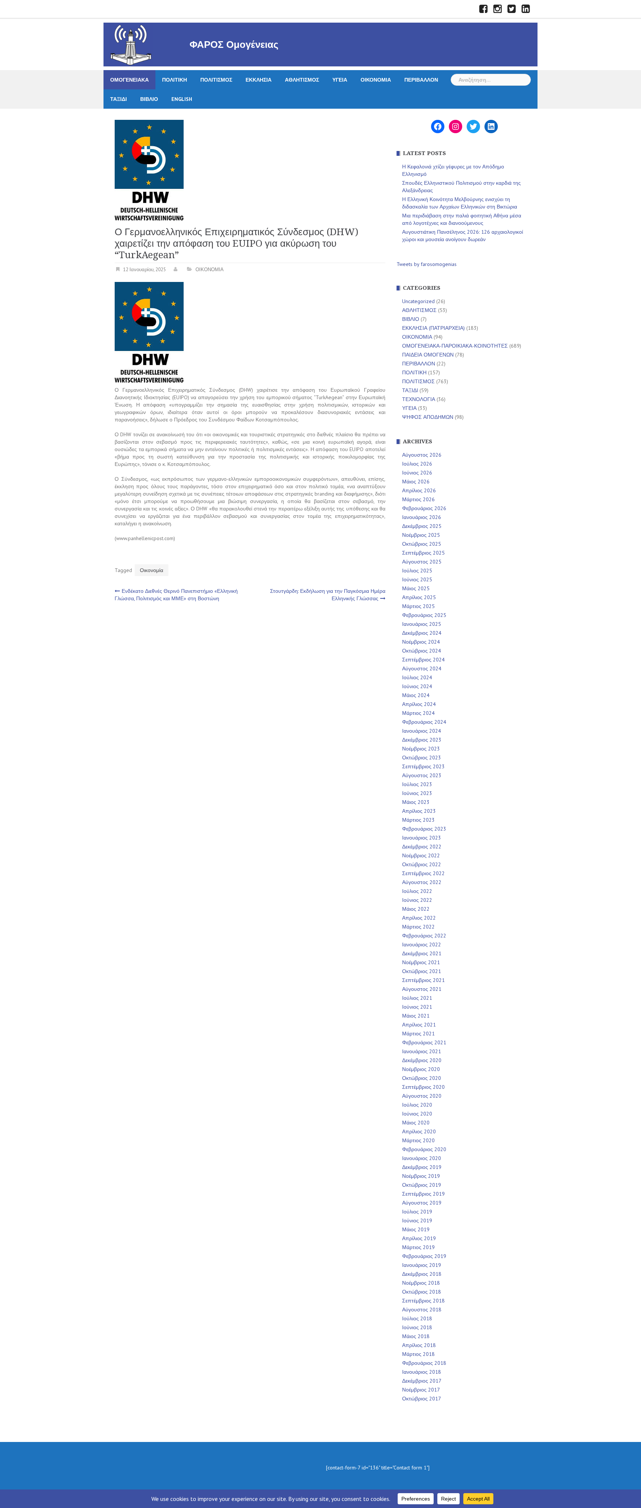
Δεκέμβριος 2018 (421, 1274)
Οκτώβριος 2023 (421, 757)
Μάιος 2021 (416, 1015)
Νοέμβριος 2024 (421, 641)
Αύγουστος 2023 (421, 775)
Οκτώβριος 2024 (421, 650)
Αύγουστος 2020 (421, 1096)
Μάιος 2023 (416, 802)
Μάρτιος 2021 (418, 1033)
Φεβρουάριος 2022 (424, 935)
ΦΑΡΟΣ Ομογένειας (234, 44)
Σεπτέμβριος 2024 (423, 659)
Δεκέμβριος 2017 (421, 1380)
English (181, 99)
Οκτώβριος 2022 (421, 864)
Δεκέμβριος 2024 (421, 633)
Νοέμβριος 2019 (421, 1176)
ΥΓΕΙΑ (339, 79)
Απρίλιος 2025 (419, 597)
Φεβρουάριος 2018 (424, 1363)
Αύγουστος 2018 (421, 1309)
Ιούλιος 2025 (417, 570)
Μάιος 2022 (416, 909)
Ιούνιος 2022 (417, 900)
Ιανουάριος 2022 (421, 944)
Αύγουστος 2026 (421, 454)
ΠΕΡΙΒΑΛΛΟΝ (421, 79)
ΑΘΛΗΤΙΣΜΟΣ (302, 79)
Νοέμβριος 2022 (421, 855)
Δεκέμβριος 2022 (421, 846)
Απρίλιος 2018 (419, 1345)
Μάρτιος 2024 (418, 713)
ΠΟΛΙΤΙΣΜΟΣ (216, 79)
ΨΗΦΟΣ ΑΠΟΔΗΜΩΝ (427, 417)
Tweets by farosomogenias (427, 264)
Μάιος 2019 (416, 1229)
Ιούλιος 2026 (417, 463)
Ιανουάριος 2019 (421, 1265)
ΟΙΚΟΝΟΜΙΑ (376, 79)
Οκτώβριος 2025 (421, 544)
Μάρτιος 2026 (418, 499)
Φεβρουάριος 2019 (424, 1256)
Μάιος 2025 (416, 588)
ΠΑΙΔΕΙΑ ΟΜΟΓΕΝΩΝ (428, 354)
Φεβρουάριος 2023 (424, 828)
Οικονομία (151, 570)
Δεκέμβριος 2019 (421, 1167)
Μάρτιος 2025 (418, 606)
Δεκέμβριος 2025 (421, 526)
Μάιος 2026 (416, 481)
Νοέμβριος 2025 (421, 535)
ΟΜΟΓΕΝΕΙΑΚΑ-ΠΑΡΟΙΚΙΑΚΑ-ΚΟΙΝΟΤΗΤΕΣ (455, 345)
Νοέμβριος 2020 (421, 1069)
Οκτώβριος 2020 (421, 1078)
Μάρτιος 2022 (418, 926)
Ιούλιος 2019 (417, 1211)
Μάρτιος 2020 (418, 1140)
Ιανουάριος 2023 (421, 837)
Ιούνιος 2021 (417, 1006)
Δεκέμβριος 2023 (421, 739)
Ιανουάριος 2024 (421, 730)
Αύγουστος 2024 (421, 668)
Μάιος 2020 (416, 1122)
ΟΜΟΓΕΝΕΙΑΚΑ (129, 79)
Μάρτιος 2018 (418, 1354)
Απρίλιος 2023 (419, 811)
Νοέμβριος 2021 (421, 962)
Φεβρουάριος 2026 (424, 508)
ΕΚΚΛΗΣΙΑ (259, 79)
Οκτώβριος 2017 (421, 1398)
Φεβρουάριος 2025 (424, 615)
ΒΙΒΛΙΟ (149, 99)
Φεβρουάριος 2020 (424, 1149)
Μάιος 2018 (416, 1336)
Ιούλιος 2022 (417, 891)
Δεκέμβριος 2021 (421, 953)
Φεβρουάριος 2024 (424, 722)
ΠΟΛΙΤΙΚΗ (174, 79)
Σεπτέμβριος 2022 (423, 873)
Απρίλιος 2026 (419, 490)
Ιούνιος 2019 (417, 1220)
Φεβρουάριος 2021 (424, 1042)
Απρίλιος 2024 (419, 704)
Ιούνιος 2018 (417, 1327)
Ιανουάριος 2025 (421, 624)
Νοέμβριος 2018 (421, 1282)
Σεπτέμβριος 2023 (423, 766)
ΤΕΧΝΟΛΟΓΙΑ (418, 399)
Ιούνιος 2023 (417, 793)
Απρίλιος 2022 (419, 917)
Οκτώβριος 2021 (421, 971)
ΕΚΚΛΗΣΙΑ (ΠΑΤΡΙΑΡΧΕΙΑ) (433, 328)
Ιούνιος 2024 (417, 686)
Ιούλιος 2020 (417, 1104)
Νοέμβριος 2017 (421, 1389)
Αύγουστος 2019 (421, 1202)
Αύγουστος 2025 (421, 561)
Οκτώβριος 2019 (421, 1185)
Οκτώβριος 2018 (421, 1291)
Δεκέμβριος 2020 (421, 1060)
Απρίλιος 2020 (419, 1131)
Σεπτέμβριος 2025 (423, 552)
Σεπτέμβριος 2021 (423, 980)
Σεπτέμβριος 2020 (423, 1087)
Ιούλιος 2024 (417, 677)
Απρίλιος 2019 (419, 1238)
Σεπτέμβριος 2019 (423, 1193)
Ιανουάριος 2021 (421, 1051)
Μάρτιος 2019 (418, 1247)
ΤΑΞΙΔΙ (118, 99)
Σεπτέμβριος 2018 (423, 1300)
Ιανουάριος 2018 (421, 1372)
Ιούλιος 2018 (417, 1318)
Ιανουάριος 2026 (421, 517)
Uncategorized (418, 301)
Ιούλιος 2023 (417, 784)
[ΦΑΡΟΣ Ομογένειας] (131, 44)
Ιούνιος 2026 (417, 472)
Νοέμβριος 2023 (421, 748)
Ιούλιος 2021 (417, 998)
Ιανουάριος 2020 (421, 1158)
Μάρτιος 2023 (418, 820)
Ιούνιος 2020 (417, 1113)
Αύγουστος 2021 (421, 989)
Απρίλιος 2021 (419, 1024)
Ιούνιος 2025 (417, 579)
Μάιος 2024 (416, 695)
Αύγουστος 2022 (421, 882)
